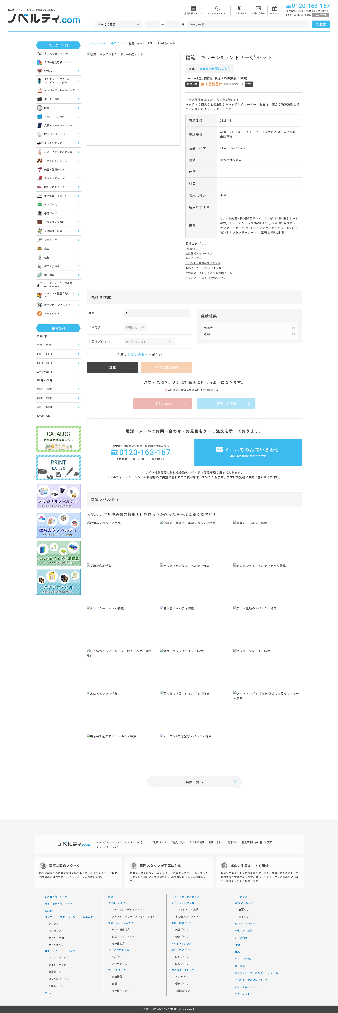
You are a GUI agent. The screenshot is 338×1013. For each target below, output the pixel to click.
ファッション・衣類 (186, 909)
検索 (323, 24)
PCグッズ (117, 956)
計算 (112, 367)
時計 (46, 108)
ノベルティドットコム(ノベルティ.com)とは (121, 842)
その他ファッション (186, 916)
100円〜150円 (44, 354)
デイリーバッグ (57, 964)
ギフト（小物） (244, 959)
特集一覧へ (194, 781)
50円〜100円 (44, 345)
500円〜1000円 (45, 407)
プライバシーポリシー (109, 847)
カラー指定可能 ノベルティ (60, 62)
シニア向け (50, 240)
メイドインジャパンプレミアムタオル (133, 916)
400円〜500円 (45, 398)
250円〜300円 (44, 380)
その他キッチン (217, 278)
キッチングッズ (53, 143)
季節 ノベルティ (244, 903)
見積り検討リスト (193, 13)
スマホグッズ (119, 963)
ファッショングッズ (55, 160)
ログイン (274, 13)
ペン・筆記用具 (121, 929)
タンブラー (55, 923)
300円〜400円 (45, 389)
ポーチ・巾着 (51, 99)
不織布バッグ (56, 986)
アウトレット (51, 313)
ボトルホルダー (57, 945)
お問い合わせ (258, 13)
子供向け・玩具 (53, 231)
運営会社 (233, 842)
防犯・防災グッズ (54, 187)
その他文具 (118, 943)
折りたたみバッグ (59, 979)
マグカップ (55, 930)
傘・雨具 (49, 275)
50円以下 (42, 336)
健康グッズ (181, 936)
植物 (46, 257)
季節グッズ (50, 213)
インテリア (181, 976)
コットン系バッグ (59, 957)
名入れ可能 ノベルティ (57, 53)
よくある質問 (197, 842)
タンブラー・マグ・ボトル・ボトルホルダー (58, 80)
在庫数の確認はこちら (215, 68)
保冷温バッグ (56, 972)
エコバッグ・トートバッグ (59, 90)
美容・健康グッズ (54, 169)
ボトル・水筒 (56, 937)
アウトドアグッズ (54, 178)
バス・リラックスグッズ (58, 152)
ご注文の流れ (177, 842)
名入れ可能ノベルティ (57, 896)
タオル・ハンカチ (54, 116)
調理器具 (117, 976)
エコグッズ (50, 204)
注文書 (321, 15)
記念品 (48, 71)
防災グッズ (181, 963)
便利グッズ (181, 983)
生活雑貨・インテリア (57, 196)
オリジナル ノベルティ (57, 305)
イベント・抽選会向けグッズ (59, 295)
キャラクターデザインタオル (128, 909)
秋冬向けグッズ (211, 268)
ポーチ (48, 993)
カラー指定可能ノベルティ (60, 903)
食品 (46, 248)
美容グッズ (181, 929)
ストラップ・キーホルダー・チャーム (58, 284)
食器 (114, 983)
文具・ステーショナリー (58, 125)
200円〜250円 (44, 371)
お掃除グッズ (224, 273)
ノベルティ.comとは (217, 13)
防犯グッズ (181, 956)
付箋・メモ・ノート (123, 936)
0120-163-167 (311, 6)
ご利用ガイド (240, 13)
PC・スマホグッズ (54, 134)
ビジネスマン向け (54, 222)
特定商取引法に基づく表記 (257, 842)
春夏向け (244, 909)
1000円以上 (43, 415)
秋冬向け (244, 916)
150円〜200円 (44, 363)
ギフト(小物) (51, 266)
